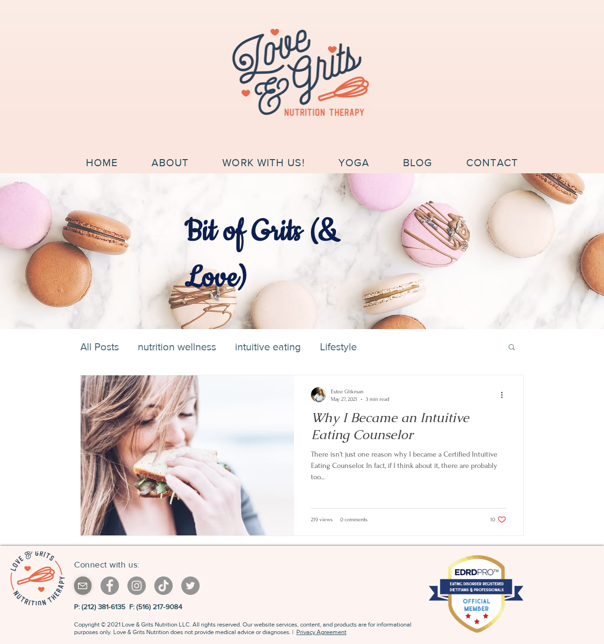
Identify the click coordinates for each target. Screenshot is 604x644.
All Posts (99, 346)
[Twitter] (190, 585)
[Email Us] (83, 585)
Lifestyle (338, 346)
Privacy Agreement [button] (321, 632)
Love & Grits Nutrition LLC (156, 624)
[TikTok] (163, 585)
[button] (511, 348)
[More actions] (505, 394)
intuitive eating (268, 346)
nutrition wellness (177, 346)
